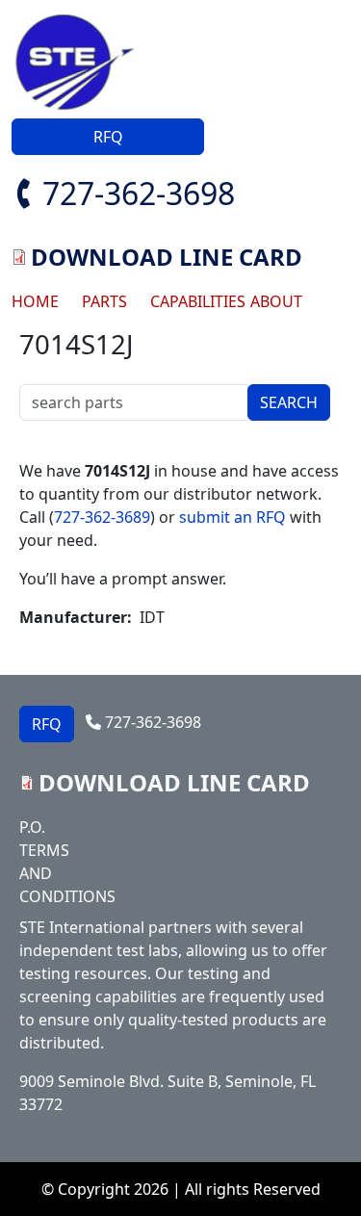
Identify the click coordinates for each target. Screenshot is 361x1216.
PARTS (104, 301)
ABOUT (276, 301)
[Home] (82, 63)
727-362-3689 (102, 517)
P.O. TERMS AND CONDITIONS (59, 861)
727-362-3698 (138, 193)
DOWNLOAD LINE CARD (166, 256)
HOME (35, 301)
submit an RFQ (232, 517)
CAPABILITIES (192, 301)
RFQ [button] (108, 136)
